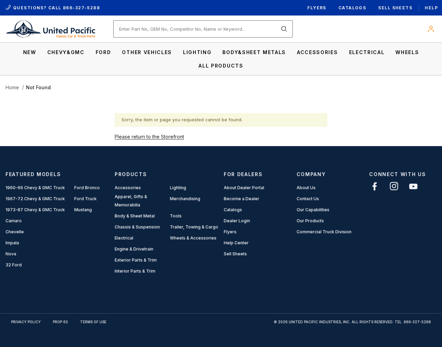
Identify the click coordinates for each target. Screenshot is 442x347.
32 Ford (14, 264)
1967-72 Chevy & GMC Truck (35, 198)
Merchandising (185, 198)
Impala (12, 242)
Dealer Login (237, 220)
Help (431, 7)
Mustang (83, 209)
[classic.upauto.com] (50, 28)
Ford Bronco (87, 187)
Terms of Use (93, 322)
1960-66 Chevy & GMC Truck (35, 187)
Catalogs (352, 7)
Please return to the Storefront (149, 137)
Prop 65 (60, 322)
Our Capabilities (313, 209)
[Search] (284, 29)
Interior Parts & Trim (135, 271)
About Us (306, 187)
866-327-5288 (81, 7)
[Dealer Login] (430, 28)
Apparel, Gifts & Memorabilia (131, 200)
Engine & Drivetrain (134, 249)
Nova (11, 253)
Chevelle (15, 231)
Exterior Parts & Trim (136, 260)
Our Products (310, 220)
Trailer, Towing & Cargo (194, 226)
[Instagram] (394, 186)
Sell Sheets (395, 7)
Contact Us (308, 198)
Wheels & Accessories (193, 238)
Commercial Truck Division (324, 231)
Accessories (128, 187)
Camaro (14, 220)
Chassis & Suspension (137, 226)
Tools (176, 215)
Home (12, 87)
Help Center (236, 242)
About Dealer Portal (244, 187)
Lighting (178, 187)
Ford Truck (85, 198)
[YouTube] (413, 186)
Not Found (38, 87)
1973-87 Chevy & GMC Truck (35, 209)
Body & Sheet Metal (135, 215)
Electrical (124, 238)
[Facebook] (374, 186)
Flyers (316, 7)
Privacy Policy (26, 322)
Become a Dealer (241, 198)
